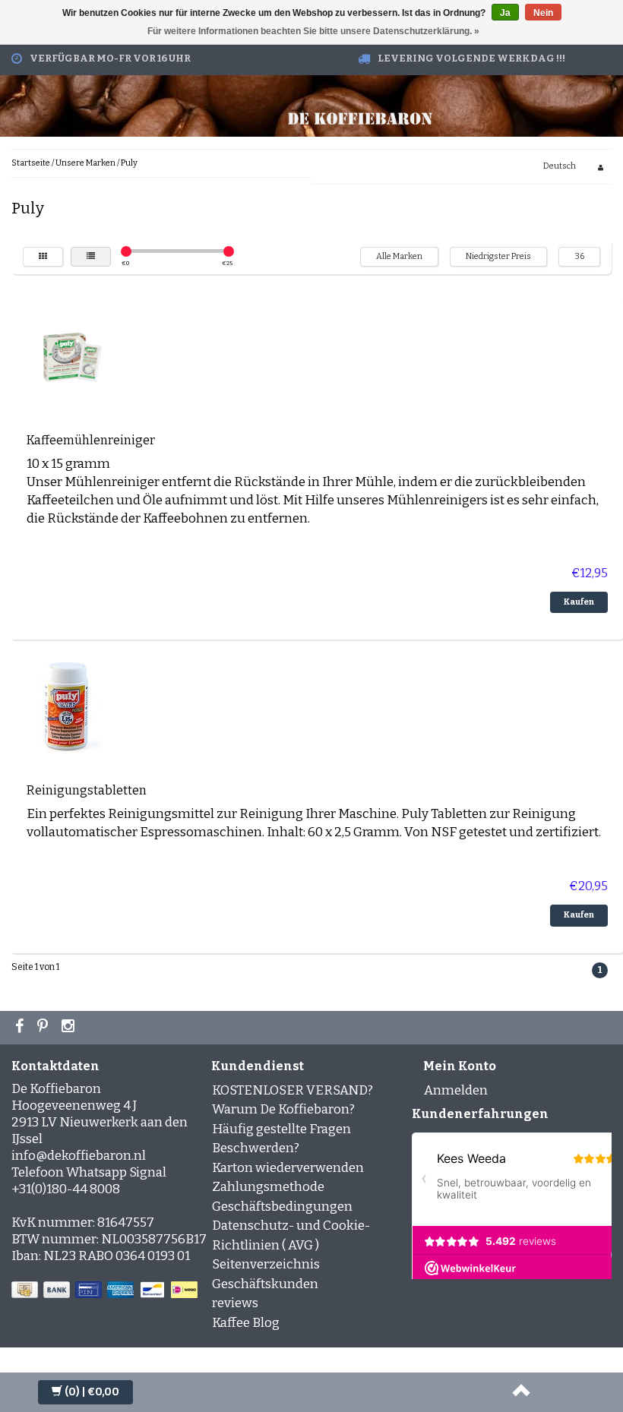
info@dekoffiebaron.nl (78, 1156)
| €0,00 (92, 1391)
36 (579, 256)
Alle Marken (399, 256)
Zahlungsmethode (268, 1187)
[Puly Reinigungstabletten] (72, 707)
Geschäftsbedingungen (282, 1207)
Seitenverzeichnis (266, 1264)
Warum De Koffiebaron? (283, 1109)
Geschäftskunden (265, 1284)
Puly (129, 163)
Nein (543, 13)
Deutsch (559, 166)
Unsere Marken (85, 163)
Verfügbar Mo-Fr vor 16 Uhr (110, 58)
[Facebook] (21, 1028)
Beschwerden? (255, 1148)
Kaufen (579, 602)
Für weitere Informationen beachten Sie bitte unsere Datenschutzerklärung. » (313, 31)
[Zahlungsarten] (106, 1290)
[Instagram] (70, 1028)
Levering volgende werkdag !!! (471, 58)
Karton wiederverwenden (288, 1168)
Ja (505, 13)
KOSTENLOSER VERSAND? (292, 1090)
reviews (235, 1303)
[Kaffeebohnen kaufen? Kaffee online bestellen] (360, 117)
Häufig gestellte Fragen (281, 1129)
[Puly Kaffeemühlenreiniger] (72, 357)
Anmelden (456, 1090)
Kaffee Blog (246, 1323)
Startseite (30, 163)
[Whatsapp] (44, 1028)
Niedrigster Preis (498, 256)
